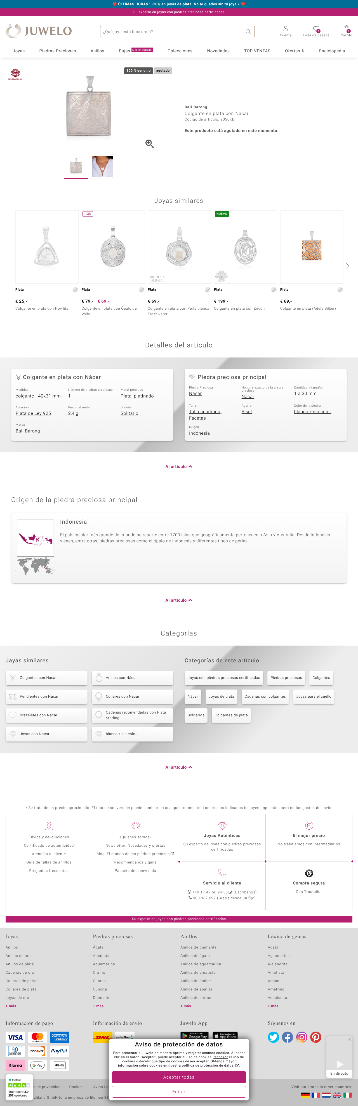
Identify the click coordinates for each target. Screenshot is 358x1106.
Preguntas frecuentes (49, 871)
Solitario (129, 413)
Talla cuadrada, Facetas (205, 415)
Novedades (218, 51)
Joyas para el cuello (313, 696)
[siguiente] (347, 266)
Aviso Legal (103, 1087)
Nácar (195, 393)
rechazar (220, 1057)
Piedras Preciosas (57, 51)
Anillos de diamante (198, 947)
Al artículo (176, 467)
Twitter (273, 1037)
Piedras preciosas (286, 678)
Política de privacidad (41, 1087)
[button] (286, 32)
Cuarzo (99, 981)
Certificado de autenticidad (49, 845)
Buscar (249, 31)
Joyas (19, 51)
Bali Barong (28, 431)
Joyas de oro (17, 998)
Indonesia (199, 433)
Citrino (99, 972)
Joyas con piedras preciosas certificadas (224, 678)
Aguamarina (279, 956)
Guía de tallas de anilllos (48, 862)
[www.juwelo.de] (305, 1095)
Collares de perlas (22, 981)
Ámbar (274, 981)
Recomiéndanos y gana (135, 862)
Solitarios (196, 715)
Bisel (247, 411)
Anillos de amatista (198, 972)
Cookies (76, 1087)
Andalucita (278, 998)
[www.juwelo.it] (347, 1095)
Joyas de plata (221, 696)
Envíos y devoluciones (49, 837)
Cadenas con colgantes (265, 696)
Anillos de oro (18, 956)
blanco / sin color (312, 411)
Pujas (135, 51)
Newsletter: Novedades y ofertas (136, 845)
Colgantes (321, 678)
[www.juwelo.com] (337, 1095)
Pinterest (315, 1037)
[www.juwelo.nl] (326, 1095)
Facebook (287, 1037)
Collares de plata (21, 989)
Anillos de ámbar (195, 981)
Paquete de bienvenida (135, 871)
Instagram (301, 1037)
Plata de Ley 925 (33, 413)
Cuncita (100, 989)
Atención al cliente (49, 854)
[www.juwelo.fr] (316, 1095)
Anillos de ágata (195, 956)
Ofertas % (295, 51)
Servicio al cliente (222, 883)
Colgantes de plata (231, 715)
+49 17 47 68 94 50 (210, 892)
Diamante (101, 998)
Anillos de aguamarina (200, 964)
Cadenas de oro (20, 972)
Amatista (101, 956)
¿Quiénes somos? (135, 837)
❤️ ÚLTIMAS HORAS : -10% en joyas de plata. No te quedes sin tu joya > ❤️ (179, 4)
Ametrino (276, 989)
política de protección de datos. (208, 1065)
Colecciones (180, 51)
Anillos (98, 51)
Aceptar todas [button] (179, 1077)
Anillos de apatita (196, 989)
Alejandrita (278, 964)
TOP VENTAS (257, 51)
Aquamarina (104, 964)
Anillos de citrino (195, 998)
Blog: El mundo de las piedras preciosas (133, 854)
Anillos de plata (20, 964)
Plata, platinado (137, 396)
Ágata (98, 947)
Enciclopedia (332, 51)
